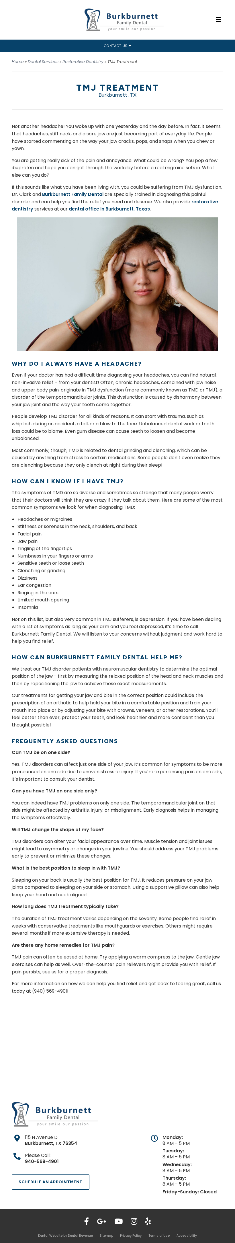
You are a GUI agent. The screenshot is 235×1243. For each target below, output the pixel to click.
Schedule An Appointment (51, 1182)
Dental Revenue (80, 1235)
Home (18, 62)
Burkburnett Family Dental (72, 194)
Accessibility (187, 1235)
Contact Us (116, 45)
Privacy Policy (131, 1235)
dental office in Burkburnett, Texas (109, 209)
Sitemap (106, 1235)
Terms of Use (159, 1235)
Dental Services (43, 62)
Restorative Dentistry (82, 62)
